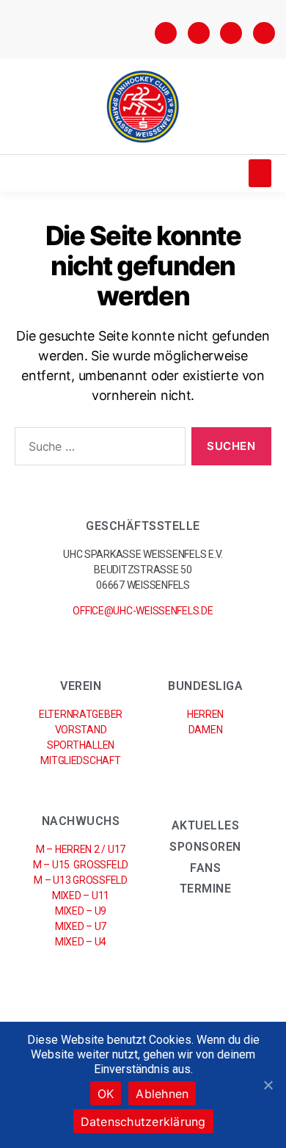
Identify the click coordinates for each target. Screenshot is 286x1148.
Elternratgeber (80, 714)
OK (106, 1093)
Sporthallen (80, 745)
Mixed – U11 (80, 895)
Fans (205, 868)
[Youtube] (264, 33)
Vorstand (81, 729)
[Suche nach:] (97, 449)
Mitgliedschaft (80, 760)
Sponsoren (205, 847)
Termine (206, 888)
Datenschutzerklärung (143, 1121)
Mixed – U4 (80, 942)
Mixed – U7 (80, 926)
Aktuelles (206, 825)
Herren (205, 714)
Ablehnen (162, 1093)
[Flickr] (231, 33)
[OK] (267, 1085)
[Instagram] (199, 33)
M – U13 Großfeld (80, 880)
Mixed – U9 (80, 911)
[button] (260, 173)
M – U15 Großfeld (80, 865)
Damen (205, 729)
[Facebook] (166, 33)
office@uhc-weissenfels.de (143, 611)
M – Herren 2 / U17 (80, 849)
